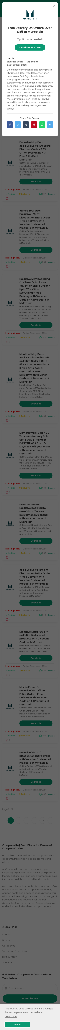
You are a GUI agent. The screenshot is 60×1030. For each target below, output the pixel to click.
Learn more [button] (11, 1016)
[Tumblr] (26, 124)
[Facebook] (10, 124)
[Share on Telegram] (50, 124)
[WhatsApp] (42, 124)
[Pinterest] (34, 124)
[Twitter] (18, 124)
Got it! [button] (17, 1024)
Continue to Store (30, 47)
